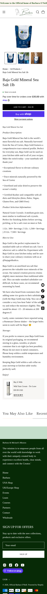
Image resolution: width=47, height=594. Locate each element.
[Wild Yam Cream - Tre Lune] (8, 389)
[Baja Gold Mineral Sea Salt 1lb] (10, 58)
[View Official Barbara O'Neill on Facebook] (17, 565)
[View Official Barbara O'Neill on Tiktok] (11, 565)
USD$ (5, 580)
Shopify (40, 585)
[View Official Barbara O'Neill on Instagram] (5, 565)
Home (5, 69)
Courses (6, 502)
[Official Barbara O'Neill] (23, 12)
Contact (6, 512)
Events (6, 492)
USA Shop (8, 482)
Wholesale (8, 517)
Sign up (23, 554)
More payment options (23, 119)
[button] (37, 12)
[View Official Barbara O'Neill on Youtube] (23, 565)
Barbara (6, 477)
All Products (15, 69)
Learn (5, 497)
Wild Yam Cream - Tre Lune (25, 386)
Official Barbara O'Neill (18, 585)
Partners (6, 507)
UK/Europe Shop (11, 487)
